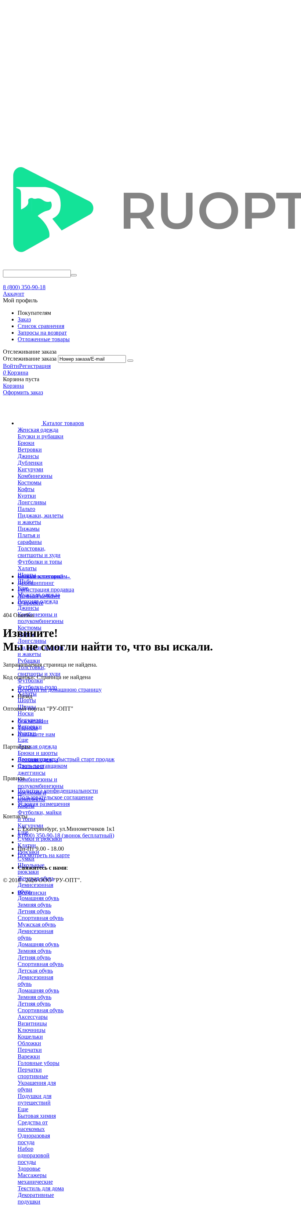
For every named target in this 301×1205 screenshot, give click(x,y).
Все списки (32, 892)
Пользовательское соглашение (55, 797)
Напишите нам (36, 734)
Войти (11, 366)
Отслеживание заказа (30, 358)
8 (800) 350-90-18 (24, 287)
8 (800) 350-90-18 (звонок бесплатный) (66, 835)
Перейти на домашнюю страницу (60, 689)
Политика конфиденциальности (58, 791)
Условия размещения (44, 804)
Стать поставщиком (42, 766)
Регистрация (35, 366)
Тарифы (28, 728)
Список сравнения (41, 326)
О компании (33, 721)
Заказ (24, 319)
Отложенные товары (44, 339)
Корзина (13, 386)
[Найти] (74, 275)
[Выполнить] (130, 361)
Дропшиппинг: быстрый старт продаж (66, 759)
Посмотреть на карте (44, 855)
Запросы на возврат (42, 332)
